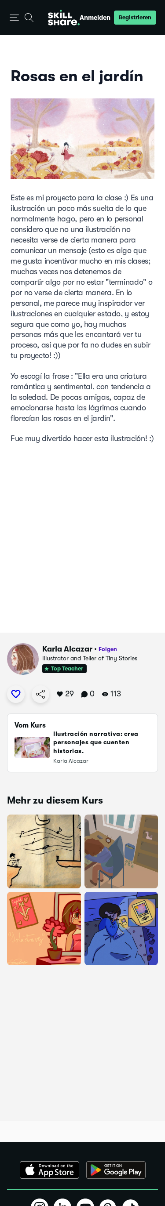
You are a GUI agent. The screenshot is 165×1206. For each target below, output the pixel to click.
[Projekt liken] (16, 694)
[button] (14, 17)
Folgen (108, 649)
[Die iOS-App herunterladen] (49, 1170)
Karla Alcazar (67, 649)
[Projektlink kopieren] (40, 694)
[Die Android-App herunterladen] (116, 1170)
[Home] (64, 17)
